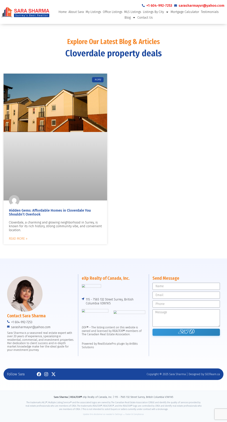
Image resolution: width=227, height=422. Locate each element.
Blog (127, 18)
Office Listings (112, 12)
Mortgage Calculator (185, 12)
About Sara (76, 12)
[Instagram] (46, 374)
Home (63, 12)
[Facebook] (39, 374)
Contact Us (145, 18)
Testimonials (210, 12)
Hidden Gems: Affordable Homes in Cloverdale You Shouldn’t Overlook (50, 212)
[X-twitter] (53, 374)
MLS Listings (132, 12)
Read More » (18, 239)
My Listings (93, 12)
